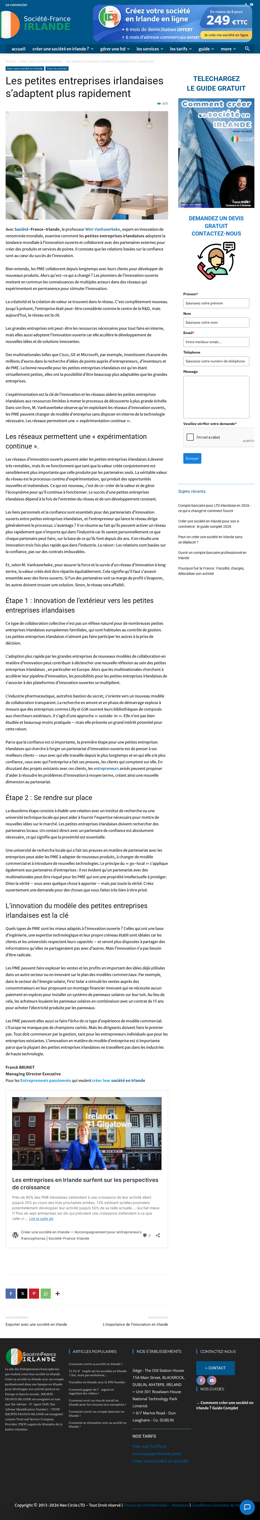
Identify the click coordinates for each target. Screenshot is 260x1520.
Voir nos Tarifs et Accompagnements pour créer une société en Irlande (160, 1454)
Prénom (190, 294)
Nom (187, 313)
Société (21, 229)
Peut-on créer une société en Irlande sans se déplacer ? (210, 539)
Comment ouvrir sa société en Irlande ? (96, 1364)
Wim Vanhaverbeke (102, 229)
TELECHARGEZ (216, 79)
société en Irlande (128, 1080)
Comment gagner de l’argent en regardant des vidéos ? (91, 1391)
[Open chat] (247, 1507)
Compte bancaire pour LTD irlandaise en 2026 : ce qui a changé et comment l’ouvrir (214, 508)
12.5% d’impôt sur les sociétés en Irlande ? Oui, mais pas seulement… (98, 1373)
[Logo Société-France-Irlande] (53, 24)
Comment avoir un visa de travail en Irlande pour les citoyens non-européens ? (97, 1402)
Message (190, 371)
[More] (57, 1294)
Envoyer (192, 458)
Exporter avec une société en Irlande (36, 1324)
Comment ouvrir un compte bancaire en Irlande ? (96, 1413)
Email (188, 332)
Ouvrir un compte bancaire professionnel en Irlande (212, 555)
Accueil (11, 61)
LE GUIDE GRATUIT (216, 88)
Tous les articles (57, 68)
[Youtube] (211, 1380)
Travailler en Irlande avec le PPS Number (97, 1382)
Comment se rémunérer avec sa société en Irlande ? (97, 1424)
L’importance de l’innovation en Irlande (135, 1324)
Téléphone (191, 352)
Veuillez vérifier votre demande (210, 423)
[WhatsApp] (46, 1294)
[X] (22, 1294)
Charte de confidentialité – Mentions (156, 1505)
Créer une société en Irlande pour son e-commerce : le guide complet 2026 (209, 524)
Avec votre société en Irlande (41, 61)
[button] (247, 48)
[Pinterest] (34, 1294)
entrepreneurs (106, 768)
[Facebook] (11, 1294)
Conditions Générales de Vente (219, 1505)
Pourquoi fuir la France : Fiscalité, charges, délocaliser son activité (211, 571)
